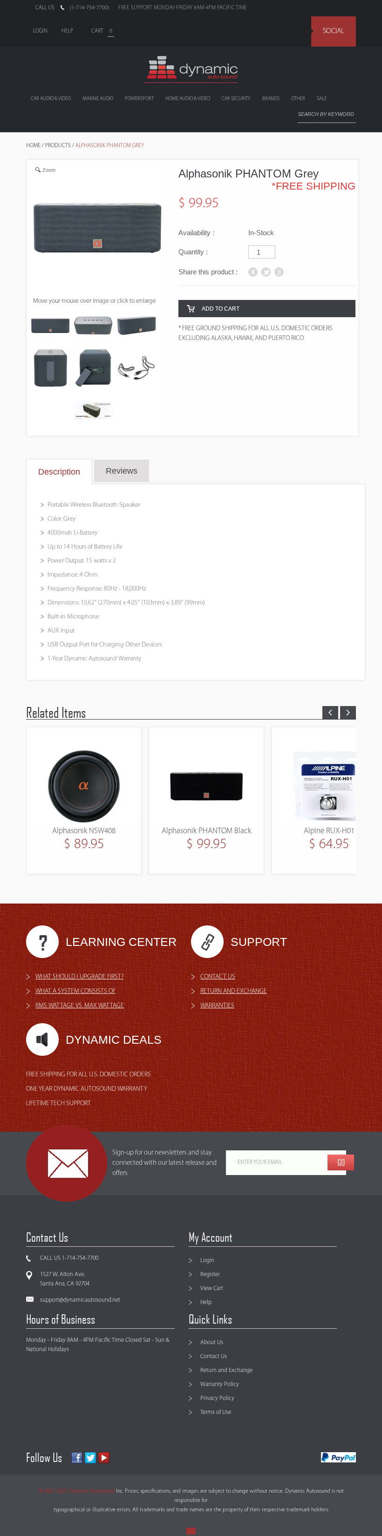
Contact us (217, 976)
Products (58, 146)
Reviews (121, 471)
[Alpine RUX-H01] (206, 779)
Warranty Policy (219, 1384)
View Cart (211, 1288)
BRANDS (271, 99)
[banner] (191, 69)
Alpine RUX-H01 (206, 831)
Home (33, 146)
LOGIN (40, 31)
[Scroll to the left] (330, 712)
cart (97, 31)
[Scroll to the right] (348, 712)
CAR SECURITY (236, 99)
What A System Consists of (75, 991)
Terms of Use (215, 1412)
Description (59, 471)
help (67, 31)
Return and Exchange (226, 1370)
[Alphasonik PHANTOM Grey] (93, 327)
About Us (211, 1342)
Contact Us (213, 1356)
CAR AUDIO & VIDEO (51, 99)
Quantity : (193, 252)
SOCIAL (333, 31)
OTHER (298, 99)
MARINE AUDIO (97, 99)
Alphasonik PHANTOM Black (84, 831)
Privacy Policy (217, 1398)
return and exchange (233, 991)
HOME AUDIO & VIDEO (187, 99)
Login (207, 1260)
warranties (217, 1005)
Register (210, 1274)
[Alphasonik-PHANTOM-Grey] (50, 327)
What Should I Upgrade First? (79, 976)
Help (205, 1302)
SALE (322, 99)
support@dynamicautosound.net (80, 1300)
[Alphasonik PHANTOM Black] (83, 779)
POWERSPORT (139, 99)
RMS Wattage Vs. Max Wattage (79, 1005)
